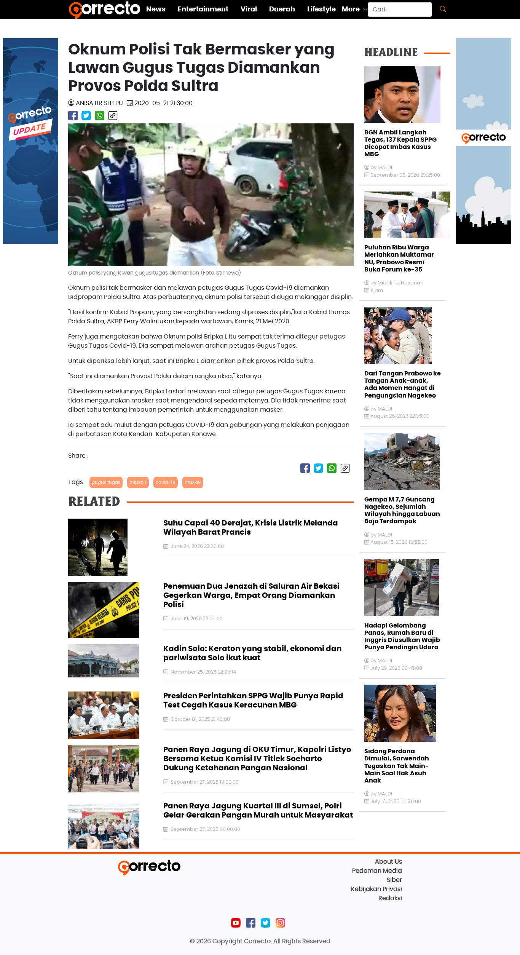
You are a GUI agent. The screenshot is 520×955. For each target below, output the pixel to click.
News (156, 9)
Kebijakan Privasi (376, 889)
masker (193, 482)
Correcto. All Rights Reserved (287, 941)
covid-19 (165, 482)
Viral (249, 9)
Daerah (282, 9)
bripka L (138, 482)
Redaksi (390, 898)
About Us (388, 862)
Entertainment (203, 9)
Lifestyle (321, 9)
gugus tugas (106, 482)
